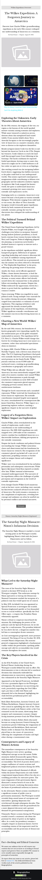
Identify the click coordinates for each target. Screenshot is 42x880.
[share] (34, 89)
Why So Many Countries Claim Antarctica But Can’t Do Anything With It (20, 90)
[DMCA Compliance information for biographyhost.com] (21, 875)
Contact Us (10, 861)
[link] (7, 90)
